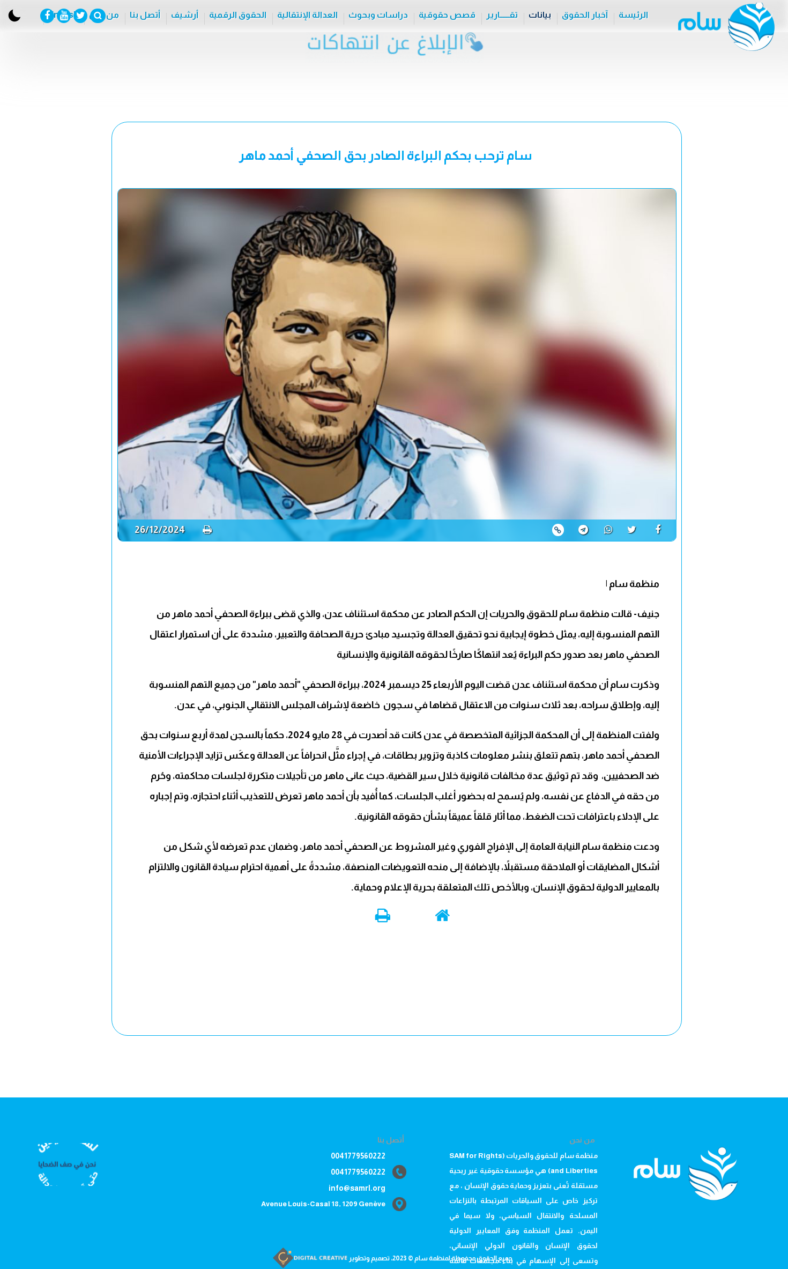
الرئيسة (633, 14)
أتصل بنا (145, 14)
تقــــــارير (502, 14)
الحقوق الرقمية (237, 14)
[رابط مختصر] (558, 530)
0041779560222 (358, 1156)
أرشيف (184, 14)
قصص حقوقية (447, 14)
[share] (662, 529)
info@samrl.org (357, 1188)
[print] (207, 529)
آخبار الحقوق (585, 14)
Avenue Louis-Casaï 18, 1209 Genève (323, 1204)
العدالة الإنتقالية (307, 14)
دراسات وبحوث (378, 14)
